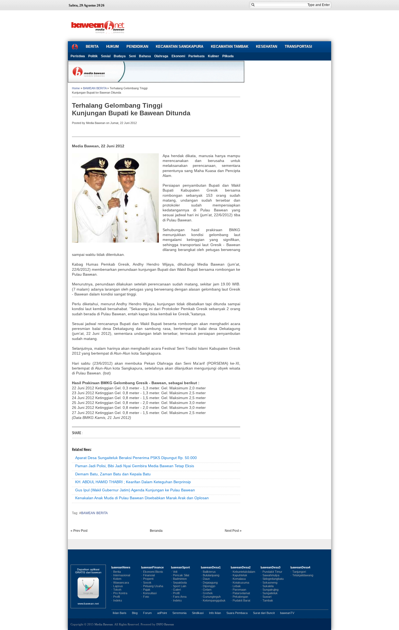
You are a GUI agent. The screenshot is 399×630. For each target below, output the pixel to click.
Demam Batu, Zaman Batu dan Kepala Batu (113, 474)
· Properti (147, 578)
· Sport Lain (178, 586)
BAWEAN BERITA (94, 88)
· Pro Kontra (119, 593)
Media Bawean (103, 624)
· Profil (115, 596)
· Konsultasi (149, 593)
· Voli (174, 571)
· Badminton (179, 578)
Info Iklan (215, 613)
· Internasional (120, 575)
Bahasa (145, 56)
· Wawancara (120, 582)
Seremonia (179, 613)
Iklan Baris (119, 613)
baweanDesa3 (270, 567)
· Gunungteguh (211, 596)
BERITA (92, 46)
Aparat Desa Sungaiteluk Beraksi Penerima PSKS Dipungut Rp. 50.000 (136, 458)
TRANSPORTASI (298, 46)
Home (76, 88)
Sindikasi (198, 613)
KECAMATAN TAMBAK (229, 46)
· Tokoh (116, 589)
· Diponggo (208, 586)
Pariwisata (196, 56)
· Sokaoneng (269, 582)
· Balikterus (208, 571)
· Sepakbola (179, 582)
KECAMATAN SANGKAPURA (179, 46)
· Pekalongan (239, 596)
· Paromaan (238, 589)
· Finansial (148, 575)
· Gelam (206, 589)
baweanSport (180, 567)
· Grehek (207, 593)
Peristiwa (78, 56)
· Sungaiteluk (269, 593)
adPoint (162, 613)
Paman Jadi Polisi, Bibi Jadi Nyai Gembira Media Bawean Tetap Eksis (134, 466)
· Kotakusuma (240, 582)
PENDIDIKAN (137, 46)
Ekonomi (178, 56)
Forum (147, 613)
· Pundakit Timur (271, 571)
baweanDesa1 (211, 567)
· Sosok (146, 582)
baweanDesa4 (300, 567)
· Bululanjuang (210, 575)
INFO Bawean (165, 624)
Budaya (120, 56)
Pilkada (228, 56)
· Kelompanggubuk (213, 600)
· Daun (205, 578)
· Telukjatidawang (301, 575)
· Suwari (266, 596)
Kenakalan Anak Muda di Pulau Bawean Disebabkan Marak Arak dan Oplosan (142, 498)
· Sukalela (267, 586)
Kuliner (213, 56)
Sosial (105, 56)
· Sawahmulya (270, 575)
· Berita (116, 571)
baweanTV (287, 613)
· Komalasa (238, 578)
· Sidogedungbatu (272, 578)
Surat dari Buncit (264, 613)
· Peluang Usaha (152, 586)
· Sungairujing (269, 589)
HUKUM (112, 46)
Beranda (156, 531)
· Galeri (176, 589)
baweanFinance (152, 567)
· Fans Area (178, 596)
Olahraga (161, 56)
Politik (93, 56)
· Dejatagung (209, 582)
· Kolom (116, 578)
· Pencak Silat (180, 575)
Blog (135, 613)
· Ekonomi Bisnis (152, 571)
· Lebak (236, 586)
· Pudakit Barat (240, 600)
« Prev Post (79, 531)
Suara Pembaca (237, 613)
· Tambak (267, 600)
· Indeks (116, 600)
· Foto (145, 596)
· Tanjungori (298, 571)
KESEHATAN (266, 46)
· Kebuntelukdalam (243, 571)
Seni (132, 56)
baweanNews (120, 567)
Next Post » (233, 531)
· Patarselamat (240, 593)
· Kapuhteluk (239, 575)
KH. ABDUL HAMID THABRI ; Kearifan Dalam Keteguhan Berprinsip (133, 482)
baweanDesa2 (241, 567)
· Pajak (145, 589)
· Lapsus (117, 586)
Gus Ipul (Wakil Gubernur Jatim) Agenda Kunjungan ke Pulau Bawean (135, 490)
